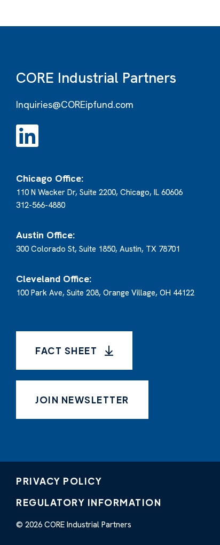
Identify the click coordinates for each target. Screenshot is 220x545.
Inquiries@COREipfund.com (74, 104)
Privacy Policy (59, 481)
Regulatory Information (88, 502)
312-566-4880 (40, 205)
